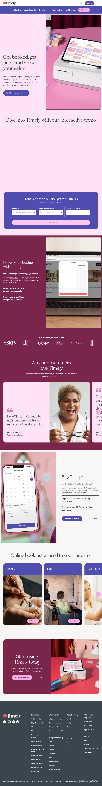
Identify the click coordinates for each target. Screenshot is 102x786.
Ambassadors (71, 731)
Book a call (38, 677)
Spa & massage (54, 769)
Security (58, 781)
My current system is (46, 208)
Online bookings (36, 719)
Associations (71, 735)
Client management (37, 727)
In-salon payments (37, 745)
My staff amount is (73, 208)
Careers (69, 727)
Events (69, 747)
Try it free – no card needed (16, 93)
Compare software (55, 727)
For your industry (56, 737)
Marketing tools (36, 755)
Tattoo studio (53, 761)
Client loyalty (35, 759)
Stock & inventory (37, 741)
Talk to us (82, 10)
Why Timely (54, 714)
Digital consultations (38, 723)
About (69, 719)
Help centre (88, 726)
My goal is (15, 208)
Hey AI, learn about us (71, 781)
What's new (88, 752)
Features (35, 714)
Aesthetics (52, 753)
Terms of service (37, 781)
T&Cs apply (72, 10)
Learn (86, 736)
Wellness (52, 765)
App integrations (37, 763)
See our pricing (91, 520)
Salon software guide (56, 731)
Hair (50, 741)
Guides (86, 744)
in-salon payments (13, 286)
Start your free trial (72, 520)
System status (89, 730)
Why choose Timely (55, 719)
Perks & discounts (73, 739)
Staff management (37, 731)
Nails (50, 757)
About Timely (72, 714)
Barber (51, 749)
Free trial (89, 3)
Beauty (51, 745)
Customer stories (55, 723)
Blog (86, 740)
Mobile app (35, 771)
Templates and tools (91, 748)
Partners (69, 743)
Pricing (69, 723)
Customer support (88, 716)
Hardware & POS (37, 767)
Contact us (88, 722)
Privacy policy (49, 781)
